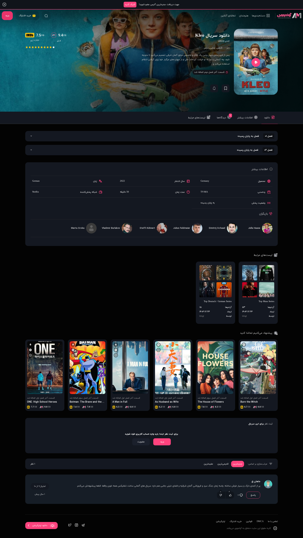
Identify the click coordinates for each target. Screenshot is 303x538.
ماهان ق (255, 481)
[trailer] (256, 62)
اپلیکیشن (220, 521)
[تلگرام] (83, 525)
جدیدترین (237, 464)
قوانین (249, 521)
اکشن (219, 48)
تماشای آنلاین (228, 15)
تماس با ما (273, 521)
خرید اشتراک (25, 15)
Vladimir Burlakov (111, 228)
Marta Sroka (77, 228)
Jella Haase (254, 228)
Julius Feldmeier (181, 228)
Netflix (35, 192)
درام (206, 48)
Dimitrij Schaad (217, 228)
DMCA (260, 521)
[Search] (46, 15)
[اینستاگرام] (76, 525)
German (36, 181)
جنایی (213, 48)
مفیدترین (208, 464)
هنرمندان (243, 15)
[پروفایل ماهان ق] (268, 489)
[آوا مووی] (288, 15)
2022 (122, 181)
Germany (205, 181)
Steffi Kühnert (147, 228)
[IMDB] (30, 35)
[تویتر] (69, 525)
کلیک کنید (130, 4)
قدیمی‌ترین (222, 464)
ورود (7, 15)
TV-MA (204, 192)
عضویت (141, 441)
